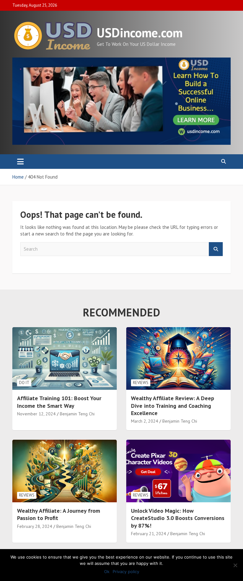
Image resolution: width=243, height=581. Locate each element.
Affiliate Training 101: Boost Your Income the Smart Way (59, 401)
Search (216, 249)
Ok (106, 571)
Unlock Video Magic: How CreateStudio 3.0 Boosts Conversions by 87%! (177, 518)
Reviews (140, 382)
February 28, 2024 (34, 526)
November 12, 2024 (36, 414)
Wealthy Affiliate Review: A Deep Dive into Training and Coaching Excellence (172, 405)
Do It (24, 382)
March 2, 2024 (144, 421)
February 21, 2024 (148, 533)
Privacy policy (126, 571)
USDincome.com (140, 32)
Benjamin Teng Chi (77, 414)
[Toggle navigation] (20, 161)
